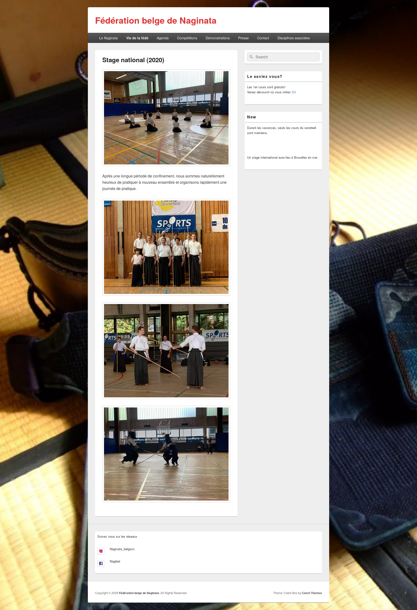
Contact (263, 37)
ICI (294, 92)
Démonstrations (218, 37)
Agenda (163, 37)
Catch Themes (312, 593)
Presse (243, 37)
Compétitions (187, 37)
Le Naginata (108, 37)
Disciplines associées (294, 37)
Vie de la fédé (137, 37)
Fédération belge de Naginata (155, 20)
